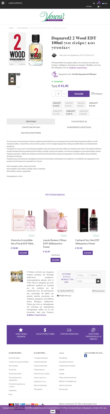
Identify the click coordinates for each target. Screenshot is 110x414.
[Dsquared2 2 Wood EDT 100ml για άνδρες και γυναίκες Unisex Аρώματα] (25, 49)
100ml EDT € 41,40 (93, 104)
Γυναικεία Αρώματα (41, 358)
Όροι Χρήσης (13, 366)
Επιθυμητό (98, 94)
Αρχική (11, 28)
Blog (10, 394)
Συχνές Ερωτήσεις (15, 374)
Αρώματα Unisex (40, 381)
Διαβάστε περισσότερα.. (78, 67)
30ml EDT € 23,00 (57, 104)
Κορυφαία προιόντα (66, 362)
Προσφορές (38, 389)
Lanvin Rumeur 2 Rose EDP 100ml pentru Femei (54, 243)
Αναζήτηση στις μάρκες (67, 366)
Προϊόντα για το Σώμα (41, 374)
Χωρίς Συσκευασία (40, 366)
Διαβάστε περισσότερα (36, 315)
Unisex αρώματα (22, 28)
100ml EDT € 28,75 (70, 112)
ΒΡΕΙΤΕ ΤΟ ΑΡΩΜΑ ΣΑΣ (67, 381)
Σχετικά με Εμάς (14, 358)
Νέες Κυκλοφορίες (40, 385)
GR (105, 3)
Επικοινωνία (99, 291)
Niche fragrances (40, 378)
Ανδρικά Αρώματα (40, 362)
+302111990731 (15, 3)
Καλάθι (79, 94)
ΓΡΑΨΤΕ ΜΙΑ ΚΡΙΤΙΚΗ (31, 127)
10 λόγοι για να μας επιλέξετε (19, 362)
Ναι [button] (52, 411)
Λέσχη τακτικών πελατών (67, 378)
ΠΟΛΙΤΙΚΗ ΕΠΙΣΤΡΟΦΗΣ (31, 133)
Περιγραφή (31, 121)
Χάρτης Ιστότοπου (65, 385)
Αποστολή (12, 370)
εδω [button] (105, 408)
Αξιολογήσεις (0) (79, 121)
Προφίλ (61, 374)
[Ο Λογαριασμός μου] (99, 6)
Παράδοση (12, 390)
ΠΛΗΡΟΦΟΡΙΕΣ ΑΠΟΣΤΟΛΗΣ (79, 127)
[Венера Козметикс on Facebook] (85, 355)
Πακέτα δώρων (39, 370)
